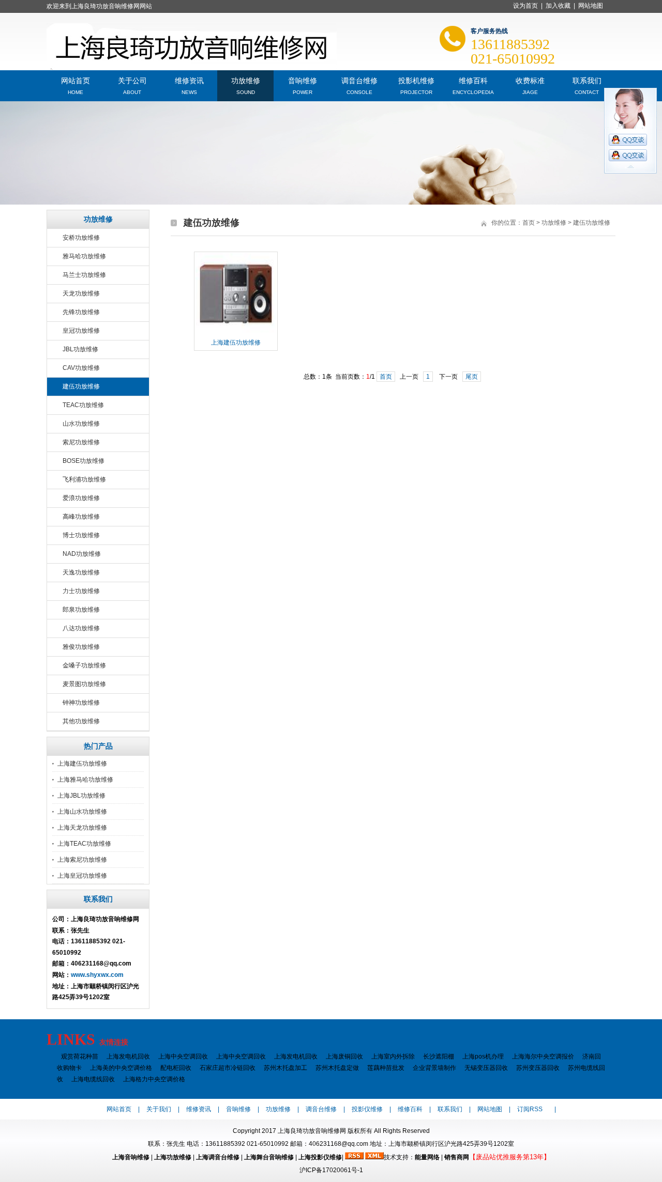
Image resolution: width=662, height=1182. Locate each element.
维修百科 (473, 79)
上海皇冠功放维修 (82, 875)
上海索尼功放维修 (82, 859)
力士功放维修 (81, 591)
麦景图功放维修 (84, 684)
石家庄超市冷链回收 (227, 1067)
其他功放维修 (81, 721)
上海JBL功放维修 (81, 795)
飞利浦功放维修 (84, 479)
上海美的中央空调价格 (121, 1067)
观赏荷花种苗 (79, 1056)
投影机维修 (416, 79)
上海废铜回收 (344, 1056)
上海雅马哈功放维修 (85, 779)
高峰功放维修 (81, 516)
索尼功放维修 (81, 442)
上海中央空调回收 (183, 1056)
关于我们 (158, 1109)
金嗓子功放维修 (84, 665)
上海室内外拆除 (393, 1056)
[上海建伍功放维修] (235, 332)
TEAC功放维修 (83, 405)
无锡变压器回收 (486, 1067)
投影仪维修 (367, 1109)
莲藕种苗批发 (385, 1067)
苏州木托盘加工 (285, 1067)
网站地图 (590, 5)
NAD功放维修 (82, 553)
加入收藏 (558, 5)
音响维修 (302, 79)
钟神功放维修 (81, 702)
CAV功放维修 (81, 367)
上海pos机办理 (483, 1056)
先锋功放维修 (81, 312)
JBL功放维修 (80, 349)
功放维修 (245, 79)
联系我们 (587, 79)
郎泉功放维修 (81, 609)
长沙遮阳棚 (438, 1056)
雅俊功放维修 (81, 646)
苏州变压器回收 (538, 1067)
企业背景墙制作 (434, 1067)
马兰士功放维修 (84, 274)
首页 (528, 222)
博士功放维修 (81, 535)
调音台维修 (359, 79)
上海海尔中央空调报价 (543, 1056)
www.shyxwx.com (97, 974)
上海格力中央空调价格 (154, 1079)
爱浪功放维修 (81, 498)
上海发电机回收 (128, 1056)
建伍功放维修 (81, 386)
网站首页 (75, 79)
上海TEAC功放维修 (84, 843)
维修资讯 (189, 79)
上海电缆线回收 (93, 1079)
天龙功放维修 (81, 293)
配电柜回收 (175, 1067)
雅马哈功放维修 (84, 256)
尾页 (471, 376)
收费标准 (530, 79)
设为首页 (525, 5)
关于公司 (132, 79)
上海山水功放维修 (82, 811)
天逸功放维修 (81, 572)
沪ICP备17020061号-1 (331, 1170)
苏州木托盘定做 (337, 1067)
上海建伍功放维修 (82, 763)
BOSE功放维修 (83, 460)
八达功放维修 (81, 628)
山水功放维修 (81, 423)
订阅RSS (530, 1109)
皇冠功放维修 (81, 330)
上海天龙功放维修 (82, 827)
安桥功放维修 (81, 237)
